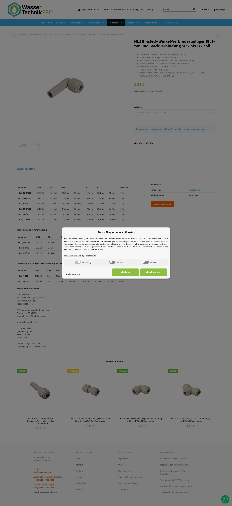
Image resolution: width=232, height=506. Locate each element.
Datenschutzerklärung (74, 255)
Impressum (91, 255)
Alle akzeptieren (153, 272)
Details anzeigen (72, 274)
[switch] (78, 262)
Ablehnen (125, 272)
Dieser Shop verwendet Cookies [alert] (116, 232)
